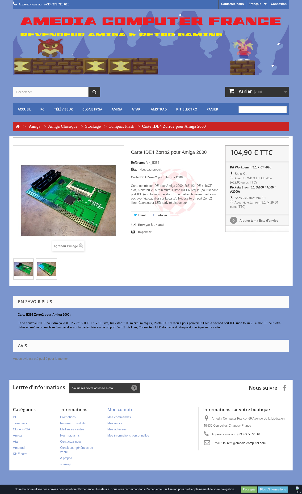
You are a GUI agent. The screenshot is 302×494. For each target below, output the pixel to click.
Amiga (117, 109)
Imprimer (144, 232)
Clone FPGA (92, 109)
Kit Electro (186, 109)
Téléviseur (63, 109)
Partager (161, 215)
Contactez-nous (232, 4)
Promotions (68, 417)
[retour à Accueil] (17, 127)
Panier (212, 109)
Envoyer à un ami (151, 225)
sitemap (65, 464)
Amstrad (159, 109)
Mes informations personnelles (128, 435)
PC (42, 109)
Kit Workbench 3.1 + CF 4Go (251, 167)
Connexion (279, 4)
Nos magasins (70, 435)
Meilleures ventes (72, 429)
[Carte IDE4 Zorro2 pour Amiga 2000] (23, 269)
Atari (136, 109)
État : (134, 169)
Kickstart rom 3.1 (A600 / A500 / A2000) (253, 189)
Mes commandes (119, 417)
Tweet (141, 215)
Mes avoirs (114, 423)
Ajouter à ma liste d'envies (258, 220)
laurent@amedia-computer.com (244, 443)
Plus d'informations (273, 489)
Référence (138, 162)
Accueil (24, 109)
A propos (66, 458)
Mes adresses (117, 429)
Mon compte (120, 409)
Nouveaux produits (73, 423)
